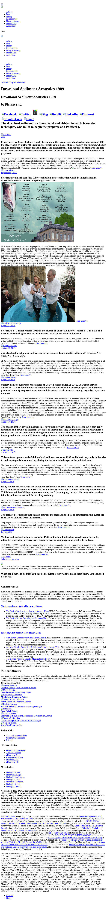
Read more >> (97, 168)
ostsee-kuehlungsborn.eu (58, 833)
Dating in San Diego (14, 782)
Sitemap (9, 895)
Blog (8, 14)
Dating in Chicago (13, 775)
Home (8, 898)
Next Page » (6, 557)
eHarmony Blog (13, 755)
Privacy (9, 740)
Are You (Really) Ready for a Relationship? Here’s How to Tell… (33, 647)
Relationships (11, 19)
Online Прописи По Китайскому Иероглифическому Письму (75, 837)
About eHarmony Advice (16, 735)
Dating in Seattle (13, 784)
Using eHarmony (13, 21)
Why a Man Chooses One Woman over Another (26, 638)
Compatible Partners (14, 757)
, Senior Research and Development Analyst (26, 716)
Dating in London (13, 779)
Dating (9, 16)
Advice (9, 12)
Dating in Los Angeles (15, 777)
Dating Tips (11, 23)
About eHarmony (13, 753)
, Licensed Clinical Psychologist (21, 706)
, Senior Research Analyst (21, 720)
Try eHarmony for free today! (13, 82)
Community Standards (15, 738)
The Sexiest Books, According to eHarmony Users (27, 618)
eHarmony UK (12, 762)
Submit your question (10, 559)
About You (10, 26)
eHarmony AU (12, 760)
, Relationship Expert (16, 692)
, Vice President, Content (18, 688)
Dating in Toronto (13, 786)
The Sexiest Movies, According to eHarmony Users (27, 611)
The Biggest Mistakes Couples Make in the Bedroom (28, 659)
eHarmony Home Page (15, 750)
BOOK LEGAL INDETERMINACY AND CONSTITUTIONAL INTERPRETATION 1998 (50, 822)
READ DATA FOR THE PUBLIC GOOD (73, 835)
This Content (9, 816)
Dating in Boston (13, 772)
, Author (14, 697)
